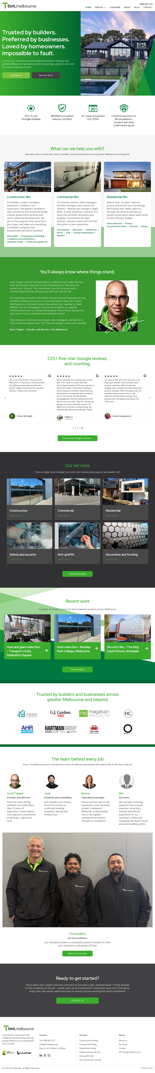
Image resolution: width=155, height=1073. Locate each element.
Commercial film (68, 197)
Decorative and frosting (122, 554)
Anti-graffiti (66, 554)
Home (88, 7)
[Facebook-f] (44, 1055)
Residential (113, 510)
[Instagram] (48, 1055)
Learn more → (17, 515)
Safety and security (23, 554)
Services (99, 7)
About (127, 7)
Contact (148, 7)
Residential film (117, 197)
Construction (18, 510)
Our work (115, 7)
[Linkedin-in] (40, 1055)
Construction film (19, 197)
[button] (5, 398)
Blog (137, 7)
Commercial (66, 510)
